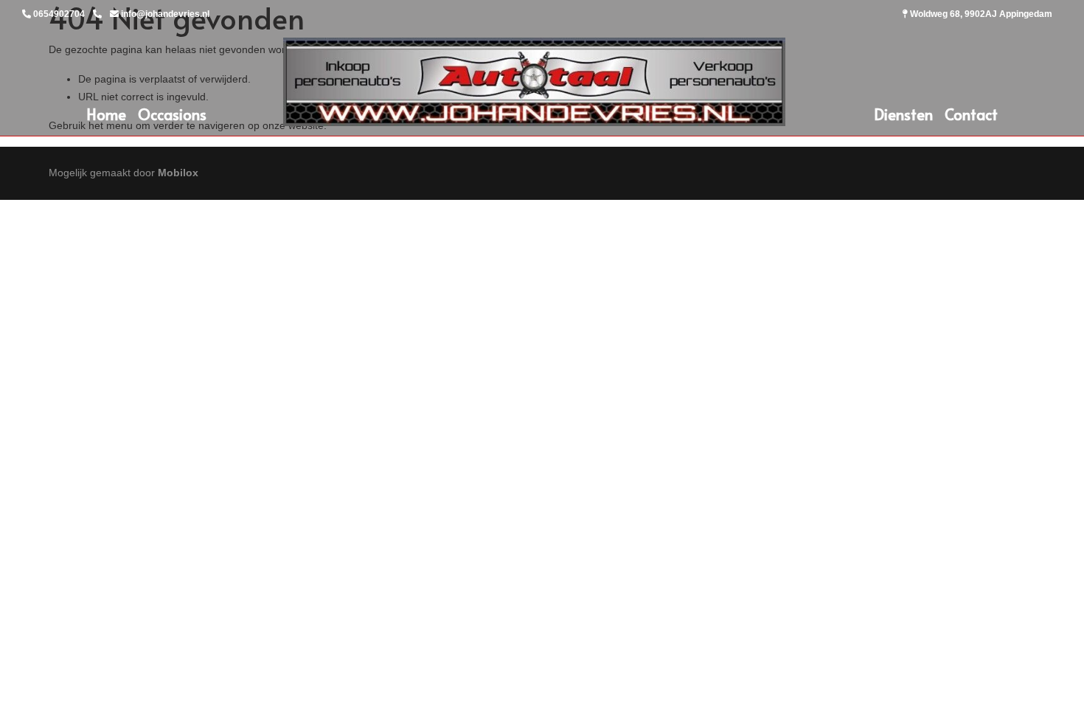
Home (106, 114)
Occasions (172, 114)
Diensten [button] (903, 114)
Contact (971, 114)
